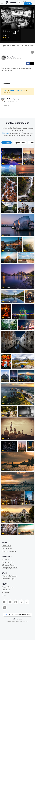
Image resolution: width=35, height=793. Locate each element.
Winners (7, 45)
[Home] (11, 2)
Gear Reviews (7, 548)
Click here (5, 133)
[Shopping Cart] (19, 3)
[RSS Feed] (4, 607)
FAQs (4, 595)
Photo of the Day (8, 562)
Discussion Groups (8, 565)
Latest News (6, 546)
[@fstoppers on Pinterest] (27, 601)
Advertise (5, 592)
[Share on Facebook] (28, 63)
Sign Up (28, 3)
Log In (24, 1)
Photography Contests (10, 567)
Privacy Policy (11, 621)
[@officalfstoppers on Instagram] (4, 601)
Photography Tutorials (9, 576)
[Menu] (2, 2)
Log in (5, 90)
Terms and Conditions (22, 621)
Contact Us (6, 589)
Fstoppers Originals (9, 551)
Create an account (16, 90)
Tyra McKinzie (8, 99)
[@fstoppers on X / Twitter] (21, 601)
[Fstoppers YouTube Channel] (10, 601)
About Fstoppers (8, 587)
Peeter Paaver (12, 57)
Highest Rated (20, 143)
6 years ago (16, 99)
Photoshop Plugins (8, 578)
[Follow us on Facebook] (15, 601)
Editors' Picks (6, 559)
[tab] (6, 142)
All (6, 143)
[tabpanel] (17, 342)
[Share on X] (32, 63)
